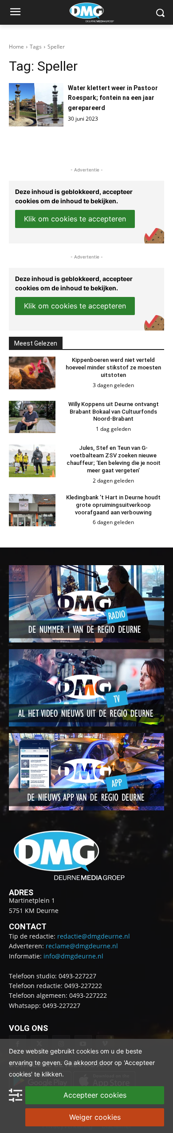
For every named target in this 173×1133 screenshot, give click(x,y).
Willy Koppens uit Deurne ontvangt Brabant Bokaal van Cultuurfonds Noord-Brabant (113, 411)
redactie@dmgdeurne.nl (93, 936)
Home (16, 46)
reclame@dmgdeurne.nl (82, 946)
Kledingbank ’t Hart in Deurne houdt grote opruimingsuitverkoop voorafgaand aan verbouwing (113, 505)
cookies (87, 1051)
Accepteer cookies (94, 1095)
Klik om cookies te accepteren (75, 218)
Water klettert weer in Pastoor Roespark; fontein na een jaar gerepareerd (113, 97)
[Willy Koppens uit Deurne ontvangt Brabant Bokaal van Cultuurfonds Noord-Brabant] (32, 417)
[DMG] (100, 12)
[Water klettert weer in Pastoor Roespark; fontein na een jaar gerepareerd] (36, 104)
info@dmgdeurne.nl (73, 956)
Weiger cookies (95, 1117)
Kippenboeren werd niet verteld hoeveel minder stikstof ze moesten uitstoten (113, 367)
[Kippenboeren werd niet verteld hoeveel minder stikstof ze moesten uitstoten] (32, 373)
